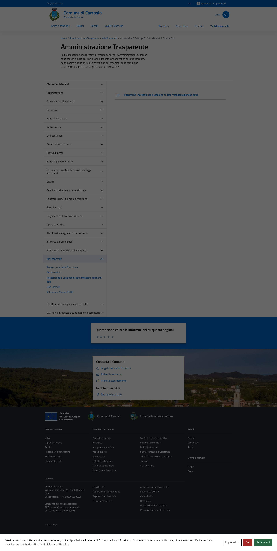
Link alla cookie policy (57, 544)
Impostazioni (232, 542)
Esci (248, 542)
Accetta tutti (263, 542)
